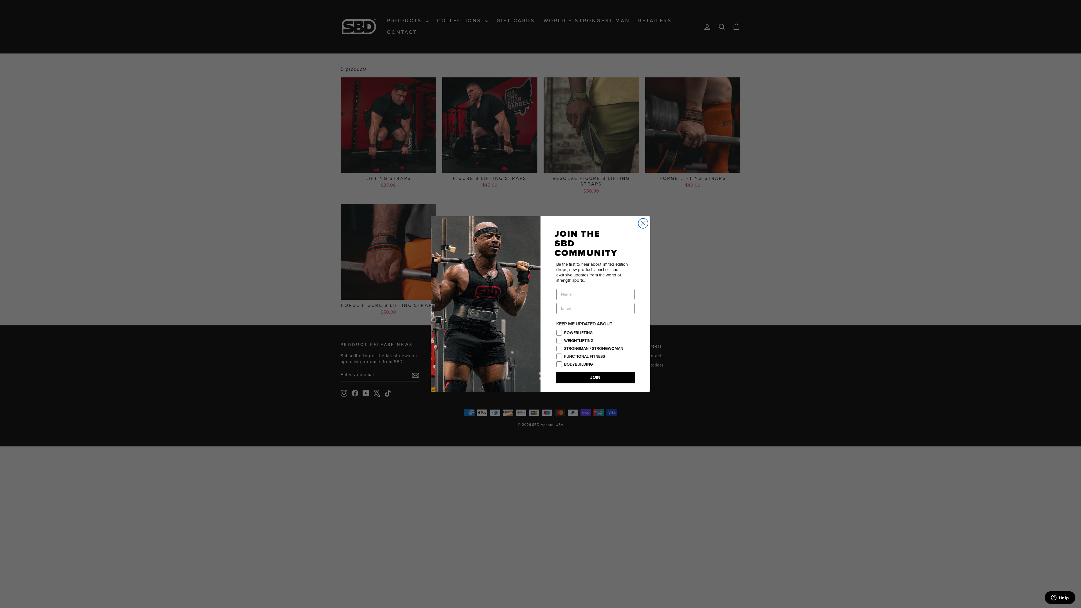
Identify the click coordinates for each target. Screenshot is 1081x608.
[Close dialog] (643, 223)
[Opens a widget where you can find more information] (1059, 598)
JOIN (595, 378)
